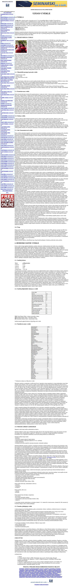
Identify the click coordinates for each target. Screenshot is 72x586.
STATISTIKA (52, 576)
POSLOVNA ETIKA (58, 574)
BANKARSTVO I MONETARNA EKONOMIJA (32, 568)
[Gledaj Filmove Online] (7, 207)
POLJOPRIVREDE (7, 12)
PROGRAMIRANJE (22, 575)
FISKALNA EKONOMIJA (40, 570)
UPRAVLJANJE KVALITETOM (30, 577)
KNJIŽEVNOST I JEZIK (23, 571)
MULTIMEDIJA (49, 572)
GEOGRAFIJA (49, 570)
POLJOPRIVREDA (42, 574)
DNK (40, 458)
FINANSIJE (45, 569)
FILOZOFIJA (41, 569)
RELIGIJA (53, 575)
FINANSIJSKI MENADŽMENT (30, 570)
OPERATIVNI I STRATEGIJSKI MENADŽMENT (27, 573)
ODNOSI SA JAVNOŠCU (56, 572)
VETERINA (48, 577)
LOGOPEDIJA (34, 571)
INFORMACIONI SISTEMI (56, 570)
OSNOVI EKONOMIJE (48, 573)
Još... (7, 192)
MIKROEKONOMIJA (43, 572)
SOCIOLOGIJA (57, 575)
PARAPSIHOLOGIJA (22, 574)
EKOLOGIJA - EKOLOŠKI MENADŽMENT (31, 569)
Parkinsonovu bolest (51, 457)
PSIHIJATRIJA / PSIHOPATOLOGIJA (38, 575)
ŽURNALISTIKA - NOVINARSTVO (56, 577)
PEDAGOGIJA (29, 574)
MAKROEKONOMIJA (47, 571)
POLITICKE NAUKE (35, 574)
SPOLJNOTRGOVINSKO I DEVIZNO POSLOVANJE (27, 576)
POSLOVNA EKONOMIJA (50, 574)
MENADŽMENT (36, 572)
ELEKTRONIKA (52, 568)
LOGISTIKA (29, 571)
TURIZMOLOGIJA (22, 577)
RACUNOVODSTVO (47, 575)
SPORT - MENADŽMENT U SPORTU (43, 576)
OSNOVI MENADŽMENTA (40, 573)
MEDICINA (21, 572)
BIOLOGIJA (42, 568)
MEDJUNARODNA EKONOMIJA (28, 572)
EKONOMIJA (47, 568)
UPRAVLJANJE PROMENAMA (41, 577)
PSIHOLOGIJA (28, 575)
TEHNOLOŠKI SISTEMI (58, 576)
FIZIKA (45, 570)
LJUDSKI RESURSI (40, 571)
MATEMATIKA (59, 571)
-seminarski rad (7, 17)
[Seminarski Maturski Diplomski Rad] (41, 6)
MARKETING (54, 571)
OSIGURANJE (55, 573)
